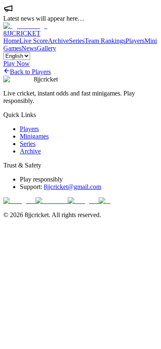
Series (77, 40)
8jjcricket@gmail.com (72, 186)
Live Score (33, 40)
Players (134, 40)
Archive (58, 40)
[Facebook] (52, 200)
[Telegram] (83, 200)
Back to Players (30, 71)
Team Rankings (105, 40)
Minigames (34, 136)
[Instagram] (19, 200)
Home (11, 40)
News (29, 48)
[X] (104, 200)
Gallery (46, 48)
